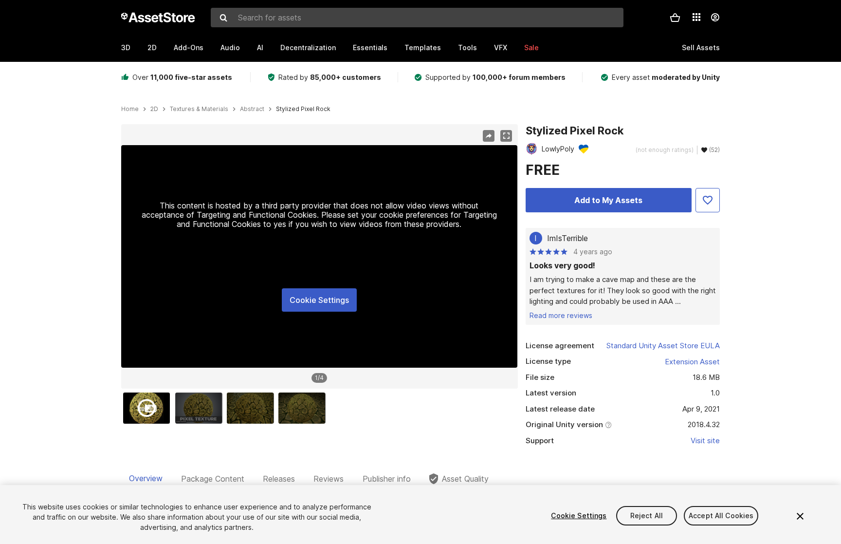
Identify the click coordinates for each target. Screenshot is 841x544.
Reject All (646, 515)
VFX (500, 47)
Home (130, 109)
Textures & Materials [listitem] (199, 109)
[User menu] (715, 17)
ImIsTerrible (567, 238)
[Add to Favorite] (707, 200)
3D (125, 47)
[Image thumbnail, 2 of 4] (201, 408)
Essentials (370, 47)
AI (260, 47)
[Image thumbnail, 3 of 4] (252, 408)
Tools (467, 47)
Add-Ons (188, 47)
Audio (230, 47)
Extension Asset (692, 361)
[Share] (488, 136)
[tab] (145, 479)
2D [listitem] (154, 109)
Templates (422, 47)
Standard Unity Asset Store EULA (663, 345)
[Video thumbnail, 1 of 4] (149, 408)
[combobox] (417, 17)
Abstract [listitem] (252, 109)
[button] (675, 17)
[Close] (800, 516)
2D (152, 47)
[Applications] (696, 17)
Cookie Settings (319, 300)
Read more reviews (561, 315)
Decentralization (308, 47)
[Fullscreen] (506, 136)
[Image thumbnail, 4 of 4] (304, 408)
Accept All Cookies (721, 515)
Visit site (705, 440)
